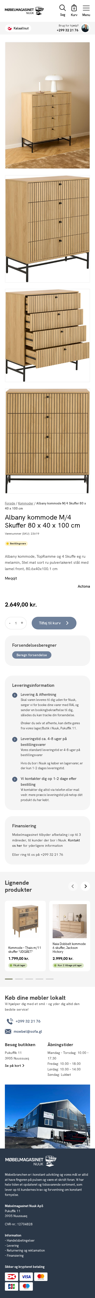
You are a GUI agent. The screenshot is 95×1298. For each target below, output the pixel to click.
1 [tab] (9, 979)
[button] (74, 11)
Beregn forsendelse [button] (32, 655)
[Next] (85, 886)
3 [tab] (29, 979)
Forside (10, 503)
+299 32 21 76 (67, 30)
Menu (86, 15)
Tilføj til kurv (50, 623)
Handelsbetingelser (21, 1240)
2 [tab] (19, 979)
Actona (84, 586)
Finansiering (15, 1256)
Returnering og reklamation (26, 1250)
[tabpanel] (25, 936)
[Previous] (73, 886)
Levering (13, 1246)
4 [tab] (39, 979)
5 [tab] (50, 979)
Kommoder (25, 503)
